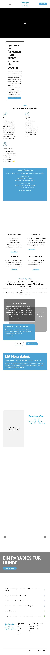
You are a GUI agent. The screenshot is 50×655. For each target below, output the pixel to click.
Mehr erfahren (14, 251)
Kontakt (43, 3)
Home (18, 626)
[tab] (25, 590)
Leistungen (19, 630)
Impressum (31, 626)
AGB (30, 631)
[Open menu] (10, 4)
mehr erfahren (14, 97)
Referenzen (31, 343)
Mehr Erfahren (9, 335)
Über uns (19, 628)
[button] (5, 537)
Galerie (18, 634)
